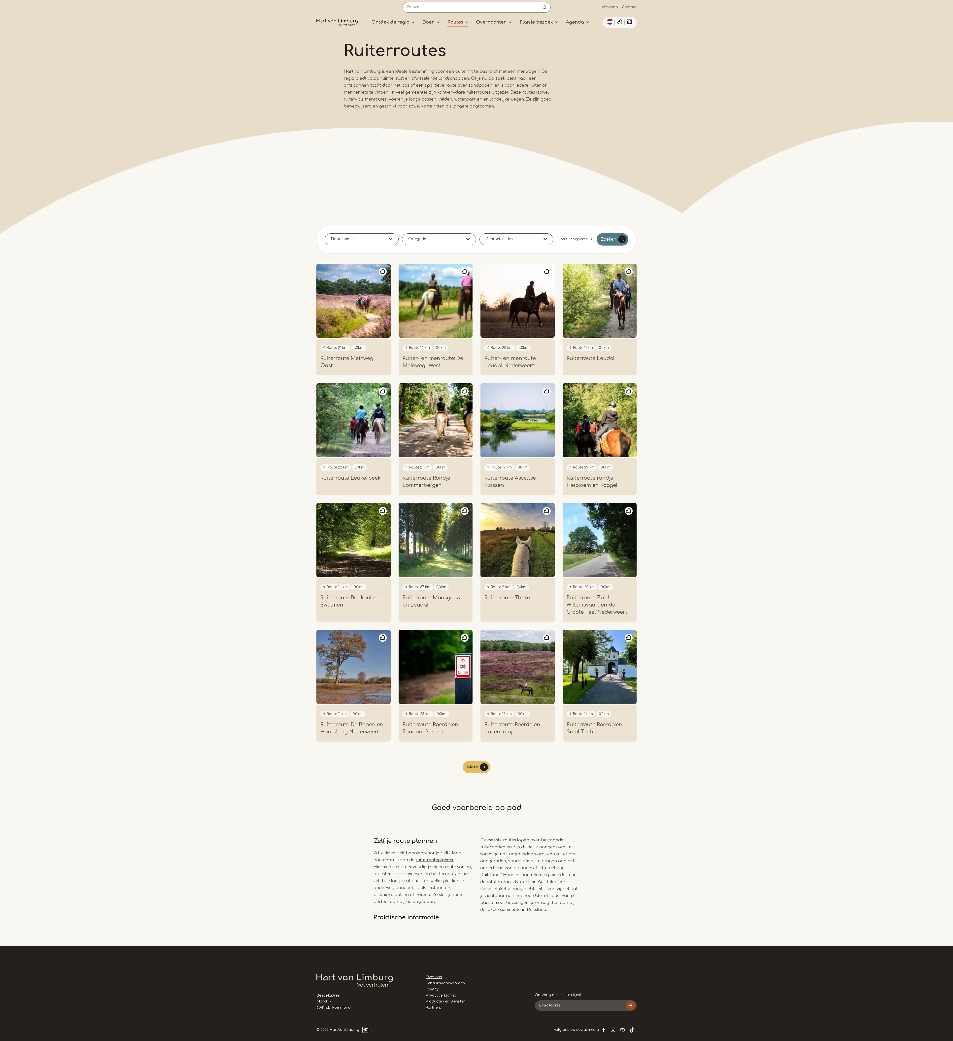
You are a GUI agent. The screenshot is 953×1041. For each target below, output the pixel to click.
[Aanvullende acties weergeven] (609, 22)
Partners (433, 1007)
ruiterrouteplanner (435, 860)
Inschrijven (631, 1005)
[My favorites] (620, 23)
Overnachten (491, 22)
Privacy (432, 989)
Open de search (545, 7)
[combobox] (362, 239)
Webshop (610, 7)
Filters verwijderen (572, 239)
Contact (629, 7)
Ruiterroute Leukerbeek (350, 478)
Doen (428, 22)
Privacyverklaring (441, 995)
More (472, 767)
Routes (455, 22)
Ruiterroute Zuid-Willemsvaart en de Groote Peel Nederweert (597, 605)
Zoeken (608, 239)
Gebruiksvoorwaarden (445, 983)
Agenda (575, 22)
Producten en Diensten (446, 1001)
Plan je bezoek (536, 22)
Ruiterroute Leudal (591, 358)
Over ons (434, 977)
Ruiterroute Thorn (507, 598)
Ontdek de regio (390, 22)
